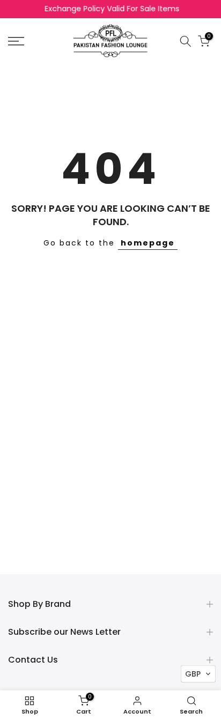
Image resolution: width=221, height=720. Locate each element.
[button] (198, 673)
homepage (148, 242)
